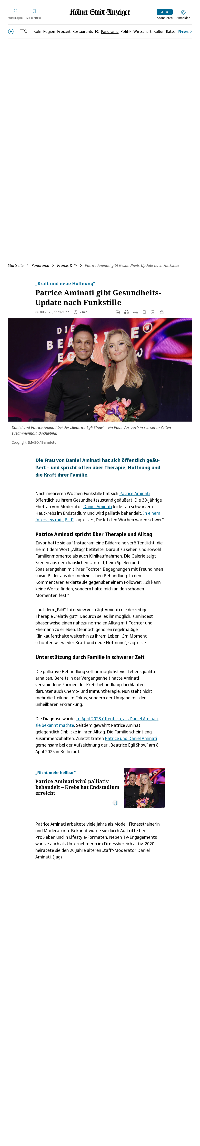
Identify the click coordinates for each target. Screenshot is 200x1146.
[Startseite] (100, 12)
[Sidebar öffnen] (24, 31)
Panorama (40, 265)
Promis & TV (67, 265)
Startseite (16, 265)
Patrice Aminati (134, 493)
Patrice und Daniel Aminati (131, 738)
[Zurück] (11, 31)
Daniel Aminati (97, 506)
